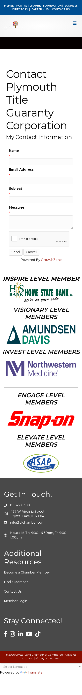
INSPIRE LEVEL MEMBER (41, 278)
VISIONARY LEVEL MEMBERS (41, 313)
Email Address (21, 169)
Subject (15, 189)
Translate (35, 672)
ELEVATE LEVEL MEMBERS (41, 441)
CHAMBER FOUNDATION (45, 5)
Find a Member (16, 582)
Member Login (15, 601)
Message (16, 207)
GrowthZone (51, 260)
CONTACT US (61, 9)
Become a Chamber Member (27, 572)
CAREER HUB (40, 9)
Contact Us (12, 591)
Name (14, 151)
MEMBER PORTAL (15, 5)
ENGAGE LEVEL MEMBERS (41, 399)
